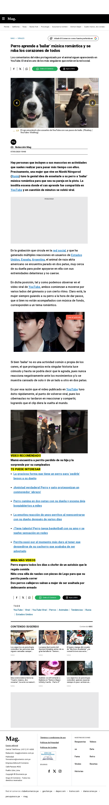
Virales (78, 764)
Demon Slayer (75, 27)
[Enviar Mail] (12, 147)
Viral (27, 610)
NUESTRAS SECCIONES (82, 738)
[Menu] (5, 19)
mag (25, 796)
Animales (63, 610)
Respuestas (80, 741)
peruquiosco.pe (13, 796)
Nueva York (34, 27)
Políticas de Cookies (48, 748)
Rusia (88, 610)
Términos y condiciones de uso (53, 738)
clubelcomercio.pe (30, 791)
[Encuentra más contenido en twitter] (20, 69)
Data (92, 749)
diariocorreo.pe (90, 791)
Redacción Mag (23, 147)
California (15, 27)
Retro (92, 756)
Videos (93, 741)
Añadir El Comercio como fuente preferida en (73, 38)
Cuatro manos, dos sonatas (94, 27)
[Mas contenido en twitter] (54, 771)
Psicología (45, 27)
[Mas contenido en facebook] (49, 771)
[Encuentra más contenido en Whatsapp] (26, 69)
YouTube (18, 610)
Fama (77, 756)
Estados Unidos (24, 614)
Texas (24, 27)
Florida (6, 27)
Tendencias (77, 610)
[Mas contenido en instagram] (60, 771)
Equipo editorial (12, 746)
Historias (79, 771)
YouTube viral (39, 610)
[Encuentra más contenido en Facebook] (14, 69)
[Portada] (12, 743)
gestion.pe (47, 791)
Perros (52, 610)
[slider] (55, 106)
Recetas (94, 764)
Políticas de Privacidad (49, 743)
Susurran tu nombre (60, 27)
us (76, 749)
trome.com (74, 791)
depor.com (61, 791)
